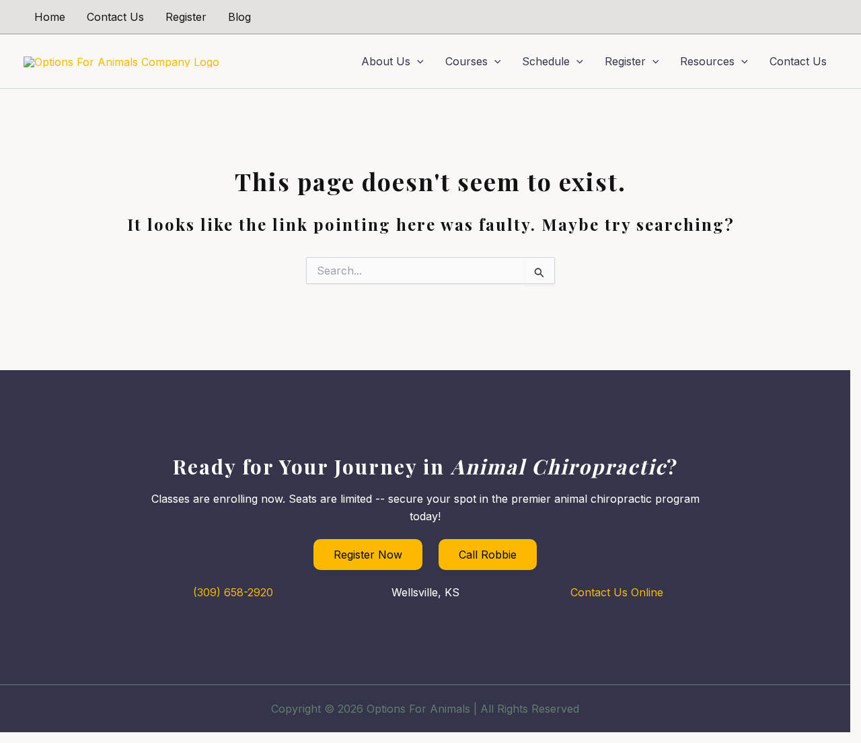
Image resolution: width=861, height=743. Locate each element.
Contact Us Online (616, 592)
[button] (417, 61)
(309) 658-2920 (233, 592)
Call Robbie (488, 554)
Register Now (368, 554)
